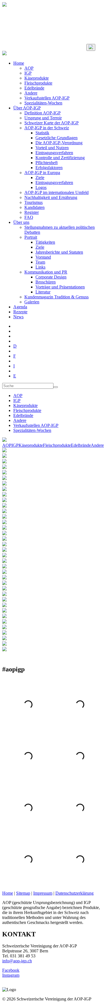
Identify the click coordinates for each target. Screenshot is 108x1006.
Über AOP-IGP (27, 108)
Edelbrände (34, 88)
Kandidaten (34, 207)
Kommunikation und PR (45, 272)
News (18, 316)
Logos (41, 187)
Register (31, 212)
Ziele (39, 177)
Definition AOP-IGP (42, 113)
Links (40, 267)
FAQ (28, 217)
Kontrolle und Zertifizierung (60, 157)
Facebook (10, 970)
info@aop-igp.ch (17, 960)
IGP (28, 73)
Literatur (42, 292)
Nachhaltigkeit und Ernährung (50, 197)
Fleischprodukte (38, 83)
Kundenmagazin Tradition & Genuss (56, 297)
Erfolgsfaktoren (49, 167)
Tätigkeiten (45, 242)
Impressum (42, 893)
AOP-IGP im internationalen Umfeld (56, 192)
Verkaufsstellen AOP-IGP (47, 98)
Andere (30, 93)
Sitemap (23, 893)
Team (40, 262)
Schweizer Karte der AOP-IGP (51, 122)
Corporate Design (50, 277)
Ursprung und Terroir (43, 117)
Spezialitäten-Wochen (43, 103)
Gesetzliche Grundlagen (56, 137)
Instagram (10, 975)
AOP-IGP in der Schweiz (46, 127)
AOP (29, 68)
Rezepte (20, 311)
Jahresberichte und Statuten (59, 252)
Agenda (20, 306)
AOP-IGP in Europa (42, 172)
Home (18, 63)
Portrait (30, 237)
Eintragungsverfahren (54, 152)
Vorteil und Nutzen (52, 147)
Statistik (42, 132)
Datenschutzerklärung (74, 893)
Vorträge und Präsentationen (60, 287)
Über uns (21, 222)
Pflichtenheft (46, 162)
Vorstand (43, 257)
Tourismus (33, 202)
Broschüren (45, 282)
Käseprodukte (36, 78)
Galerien (31, 302)
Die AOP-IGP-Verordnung (59, 142)
